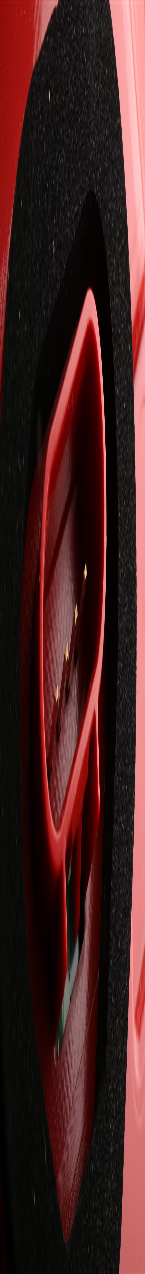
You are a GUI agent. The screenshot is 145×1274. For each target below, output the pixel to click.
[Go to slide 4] (7, 467)
